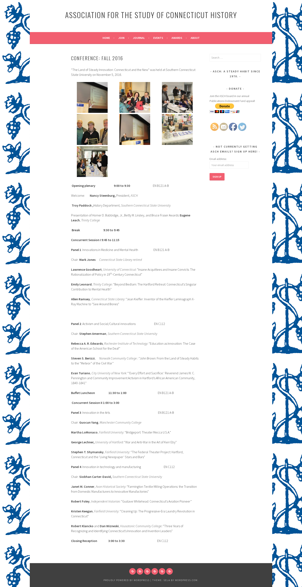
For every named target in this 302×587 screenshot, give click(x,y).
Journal (139, 38)
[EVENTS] (154, 571)
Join (121, 38)
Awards (177, 38)
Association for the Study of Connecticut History (151, 14)
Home (106, 38)
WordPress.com (186, 580)
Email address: (218, 159)
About (195, 38)
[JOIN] (140, 571)
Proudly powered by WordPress (127, 580)
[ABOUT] (169, 571)
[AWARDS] (162, 571)
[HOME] (132, 571)
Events (158, 38)
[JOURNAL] (147, 571)
